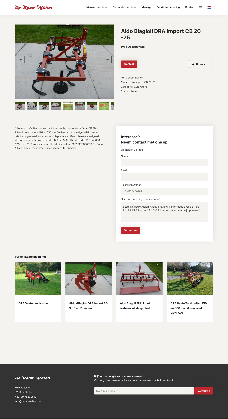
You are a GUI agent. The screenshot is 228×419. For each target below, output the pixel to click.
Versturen (130, 230)
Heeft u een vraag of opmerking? (140, 199)
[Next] (106, 59)
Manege (146, 7)
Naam (124, 156)
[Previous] (22, 59)
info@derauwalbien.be (28, 401)
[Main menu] (201, 7)
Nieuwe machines (96, 7)
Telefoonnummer (131, 184)
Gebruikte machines (124, 7)
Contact (190, 7)
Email (124, 170)
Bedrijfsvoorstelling (168, 7)
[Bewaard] (198, 64)
